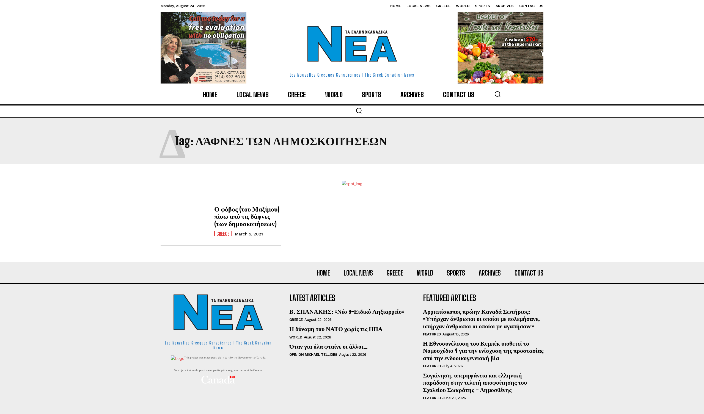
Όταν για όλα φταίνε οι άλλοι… (328, 346)
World (295, 337)
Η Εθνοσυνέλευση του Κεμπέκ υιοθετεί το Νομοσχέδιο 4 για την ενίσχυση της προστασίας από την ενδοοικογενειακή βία (483, 351)
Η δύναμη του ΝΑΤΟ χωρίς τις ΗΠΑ (336, 328)
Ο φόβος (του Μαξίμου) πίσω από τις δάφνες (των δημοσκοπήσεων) (246, 216)
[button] (497, 94)
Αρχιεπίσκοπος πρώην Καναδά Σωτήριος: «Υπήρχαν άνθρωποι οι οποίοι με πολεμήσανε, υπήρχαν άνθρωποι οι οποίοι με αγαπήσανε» (481, 319)
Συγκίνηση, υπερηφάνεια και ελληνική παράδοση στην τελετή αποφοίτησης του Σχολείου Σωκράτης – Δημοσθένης (475, 382)
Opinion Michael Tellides (313, 354)
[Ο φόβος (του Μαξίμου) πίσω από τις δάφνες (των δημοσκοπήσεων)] (185, 221)
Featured (432, 334)
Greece (222, 233)
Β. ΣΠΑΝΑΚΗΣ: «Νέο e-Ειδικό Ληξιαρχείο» (346, 311)
